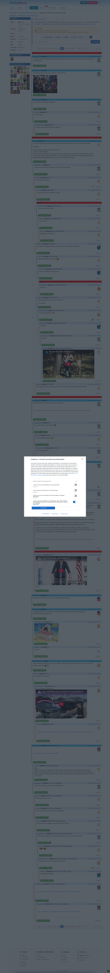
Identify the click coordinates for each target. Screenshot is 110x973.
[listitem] (55, 481)
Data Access (55, 513)
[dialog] (55, 486)
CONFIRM (43, 508)
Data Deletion (45, 513)
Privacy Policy (64, 513)
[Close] (82, 459)
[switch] (75, 485)
